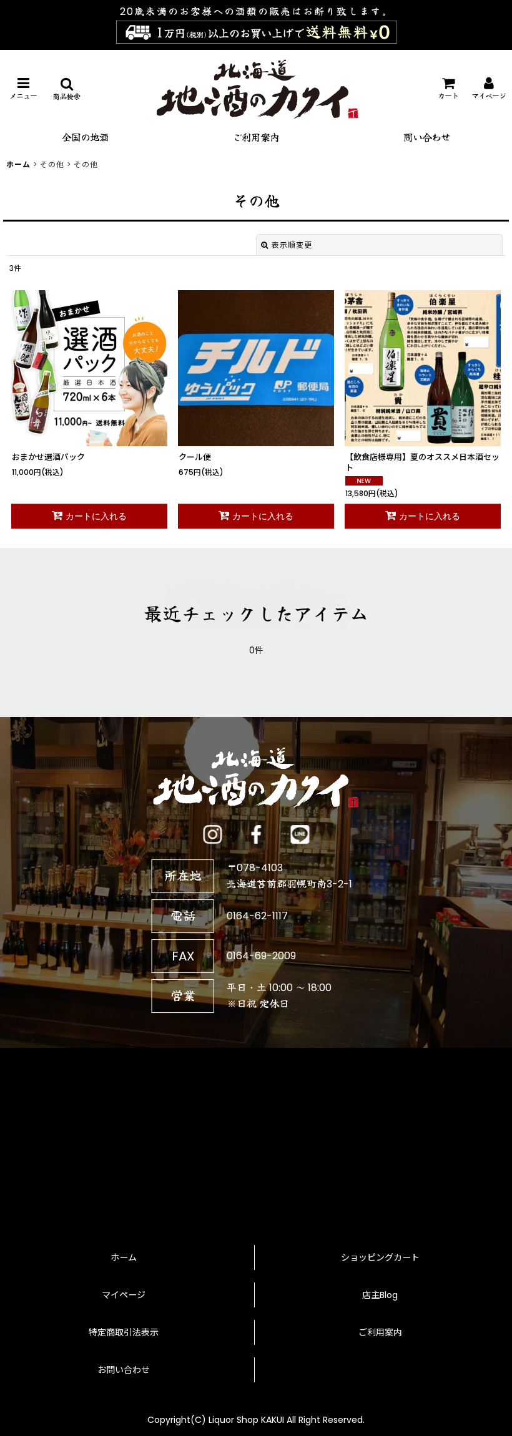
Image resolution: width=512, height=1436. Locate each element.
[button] (23, 89)
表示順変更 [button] (292, 245)
